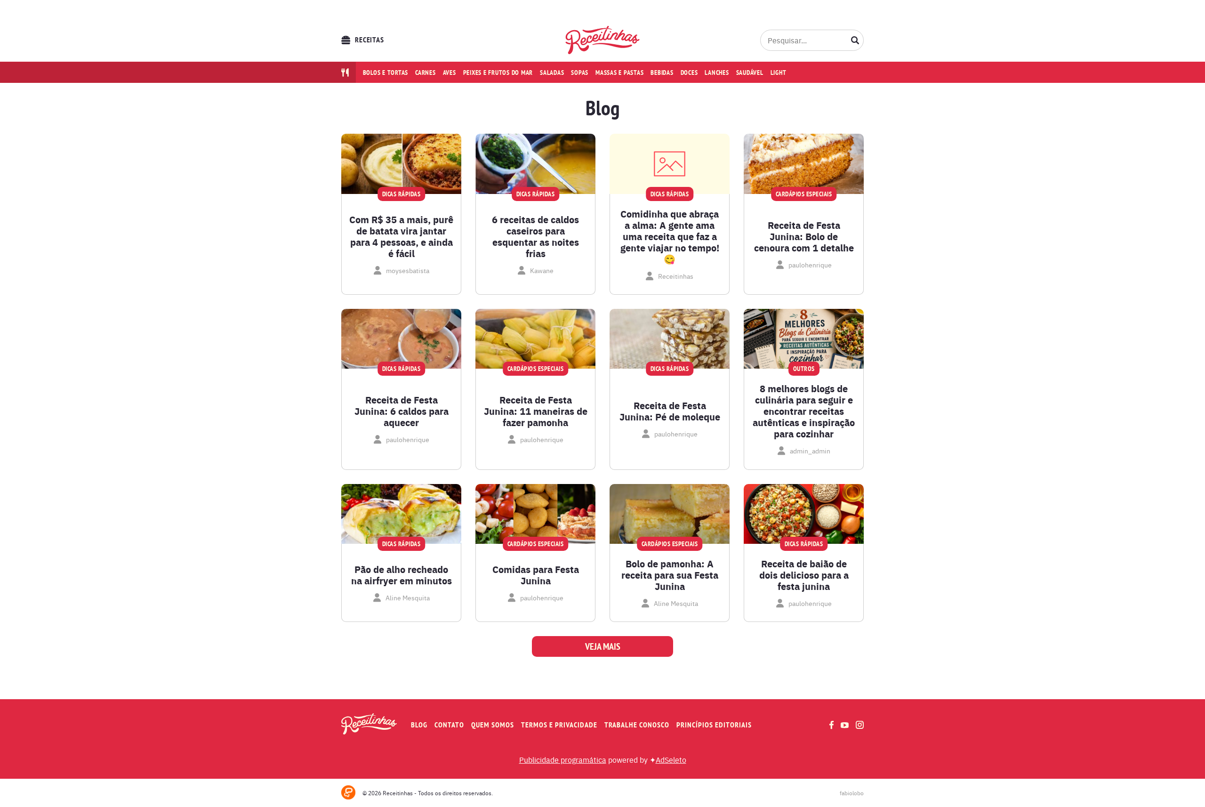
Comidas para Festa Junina (535, 575)
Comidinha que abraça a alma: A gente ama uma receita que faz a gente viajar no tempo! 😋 (669, 236)
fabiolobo (852, 793)
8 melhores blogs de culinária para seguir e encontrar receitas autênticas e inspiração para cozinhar (804, 411)
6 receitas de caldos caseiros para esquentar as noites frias (535, 236)
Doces (689, 72)
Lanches (717, 72)
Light (779, 72)
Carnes (425, 72)
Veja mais (602, 646)
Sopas (579, 72)
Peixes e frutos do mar (498, 72)
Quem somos (492, 725)
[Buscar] (855, 40)
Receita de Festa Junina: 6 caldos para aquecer (401, 411)
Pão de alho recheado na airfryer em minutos (401, 575)
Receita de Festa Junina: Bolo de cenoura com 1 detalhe (804, 236)
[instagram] (860, 725)
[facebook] (831, 725)
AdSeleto (671, 759)
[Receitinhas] (603, 40)
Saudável (749, 72)
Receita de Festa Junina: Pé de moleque (669, 411)
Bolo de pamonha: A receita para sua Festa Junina (669, 575)
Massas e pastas (619, 72)
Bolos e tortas (386, 72)
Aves (449, 72)
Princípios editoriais (714, 725)
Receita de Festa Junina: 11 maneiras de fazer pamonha (535, 411)
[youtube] (845, 725)
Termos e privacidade (559, 725)
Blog (419, 725)
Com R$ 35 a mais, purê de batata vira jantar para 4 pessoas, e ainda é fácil (401, 236)
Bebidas (662, 72)
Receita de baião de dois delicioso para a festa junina (804, 575)
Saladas (552, 72)
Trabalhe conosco (636, 725)
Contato (449, 725)
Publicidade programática (562, 759)
